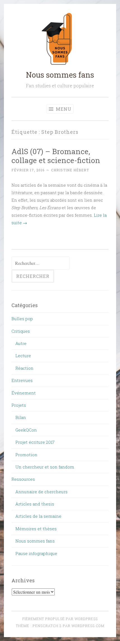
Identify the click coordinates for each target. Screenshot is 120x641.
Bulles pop (22, 318)
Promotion (26, 454)
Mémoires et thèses (36, 528)
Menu (62, 109)
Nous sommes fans (60, 75)
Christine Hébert (70, 170)
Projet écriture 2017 (35, 442)
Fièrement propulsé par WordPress (60, 619)
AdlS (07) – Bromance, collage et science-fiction (55, 155)
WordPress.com (87, 625)
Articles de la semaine (38, 516)
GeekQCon (26, 430)
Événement (23, 393)
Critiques (20, 331)
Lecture (23, 355)
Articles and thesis (34, 504)
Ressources (23, 479)
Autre (21, 343)
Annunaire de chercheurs (41, 491)
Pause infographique (36, 553)
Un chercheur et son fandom (44, 467)
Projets (18, 405)
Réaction (24, 368)
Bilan (20, 417)
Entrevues (22, 380)
